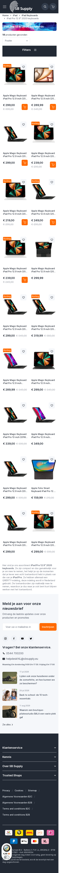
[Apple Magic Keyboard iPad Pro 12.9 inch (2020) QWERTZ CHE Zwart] (43, 361)
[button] (29, 50)
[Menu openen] (5, 7)
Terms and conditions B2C (16, 808)
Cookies (19, 790)
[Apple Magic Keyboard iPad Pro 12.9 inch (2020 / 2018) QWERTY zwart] (43, 415)
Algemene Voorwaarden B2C (17, 796)
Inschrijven (48, 626)
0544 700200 (14, 653)
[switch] (6, 857)
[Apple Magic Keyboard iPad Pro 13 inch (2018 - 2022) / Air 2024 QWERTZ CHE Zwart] (15, 415)
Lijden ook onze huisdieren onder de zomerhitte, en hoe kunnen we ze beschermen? (37, 680)
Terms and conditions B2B (16, 814)
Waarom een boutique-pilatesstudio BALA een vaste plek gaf (38, 714)
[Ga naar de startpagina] (21, 7)
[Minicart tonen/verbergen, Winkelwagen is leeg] (53, 6)
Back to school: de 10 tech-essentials (34, 697)
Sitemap (32, 790)
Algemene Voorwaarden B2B (17, 802)
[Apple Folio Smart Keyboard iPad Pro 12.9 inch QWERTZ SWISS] (43, 469)
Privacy (6, 790)
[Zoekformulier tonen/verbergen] (45, 6)
